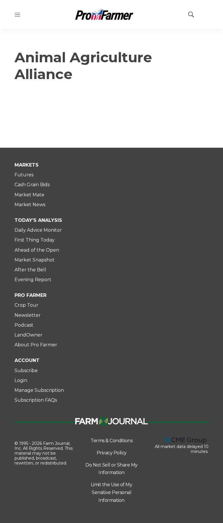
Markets (27, 165)
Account (27, 360)
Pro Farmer (30, 295)
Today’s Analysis (38, 220)
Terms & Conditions (111, 440)
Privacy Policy (112, 453)
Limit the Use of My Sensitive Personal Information (111, 492)
